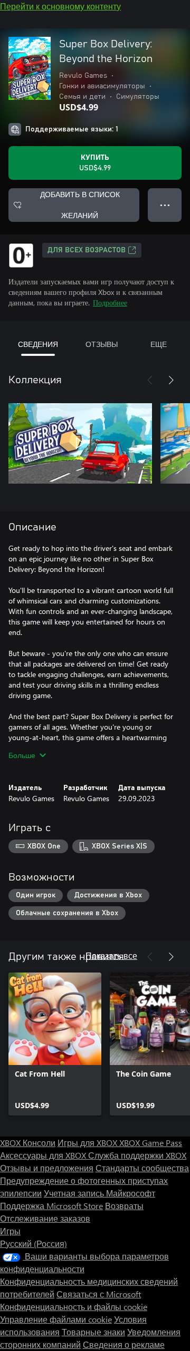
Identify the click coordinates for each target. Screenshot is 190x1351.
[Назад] (149, 380)
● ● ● (165, 205)
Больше (21, 755)
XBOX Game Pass (150, 1142)
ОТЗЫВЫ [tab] (102, 344)
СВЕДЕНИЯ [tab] (38, 344)
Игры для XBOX (88, 1142)
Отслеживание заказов (45, 1218)
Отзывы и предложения (46, 1167)
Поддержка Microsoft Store (51, 1205)
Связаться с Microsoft (98, 1293)
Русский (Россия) (33, 1243)
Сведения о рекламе (124, 1344)
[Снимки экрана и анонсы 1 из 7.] (80, 443)
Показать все (111, 955)
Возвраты (124, 1205)
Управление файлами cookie (56, 1319)
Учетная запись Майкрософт (99, 1193)
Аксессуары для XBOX (44, 1155)
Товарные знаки (93, 1331)
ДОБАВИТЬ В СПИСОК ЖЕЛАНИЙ (80, 204)
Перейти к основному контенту (60, 6)
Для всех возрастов (87, 250)
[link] (54, 1044)
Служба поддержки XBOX (137, 1155)
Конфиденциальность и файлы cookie (73, 1306)
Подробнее (110, 303)
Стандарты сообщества (142, 1167)
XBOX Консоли (27, 1142)
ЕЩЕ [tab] (158, 344)
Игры (10, 1230)
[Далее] (171, 380)
